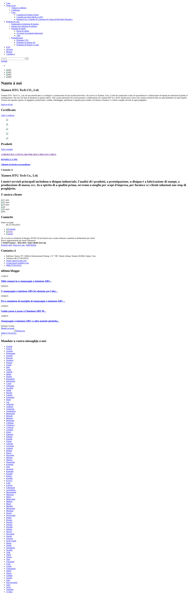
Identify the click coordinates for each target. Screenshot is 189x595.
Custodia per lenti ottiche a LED (29, 17)
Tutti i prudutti (7, 149)
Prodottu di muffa (18, 29)
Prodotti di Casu (12, 22)
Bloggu (9, 52)
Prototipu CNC (22, 40)
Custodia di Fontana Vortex (27, 15)
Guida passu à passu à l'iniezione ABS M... (23, 311)
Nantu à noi (11, 5)
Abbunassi (31, 240)
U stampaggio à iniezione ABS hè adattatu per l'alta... (29, 291)
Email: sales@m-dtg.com (16, 261)
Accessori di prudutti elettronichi (29, 33)
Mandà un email (7, 328)
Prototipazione (17, 38)
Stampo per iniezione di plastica (24, 26)
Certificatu (15, 10)
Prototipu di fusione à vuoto (27, 45)
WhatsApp (20, 331)
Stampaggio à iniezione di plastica (25, 24)
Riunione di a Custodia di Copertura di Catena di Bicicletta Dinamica (44, 19)
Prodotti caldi (6, 245)
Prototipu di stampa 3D (25, 42)
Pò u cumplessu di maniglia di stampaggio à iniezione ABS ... (33, 301)
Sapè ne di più (7, 104)
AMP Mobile (31, 245)
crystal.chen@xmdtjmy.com (17, 263)
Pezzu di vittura (22, 31)
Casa (8, 3)
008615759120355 (14, 265)
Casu (13, 12)
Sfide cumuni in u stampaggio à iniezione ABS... (26, 281)
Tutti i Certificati (7, 115)
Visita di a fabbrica (18, 8)
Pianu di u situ (19, 245)
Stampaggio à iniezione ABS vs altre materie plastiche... (30, 321)
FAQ (8, 47)
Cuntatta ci (10, 54)
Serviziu (9, 49)
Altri (18, 35)
